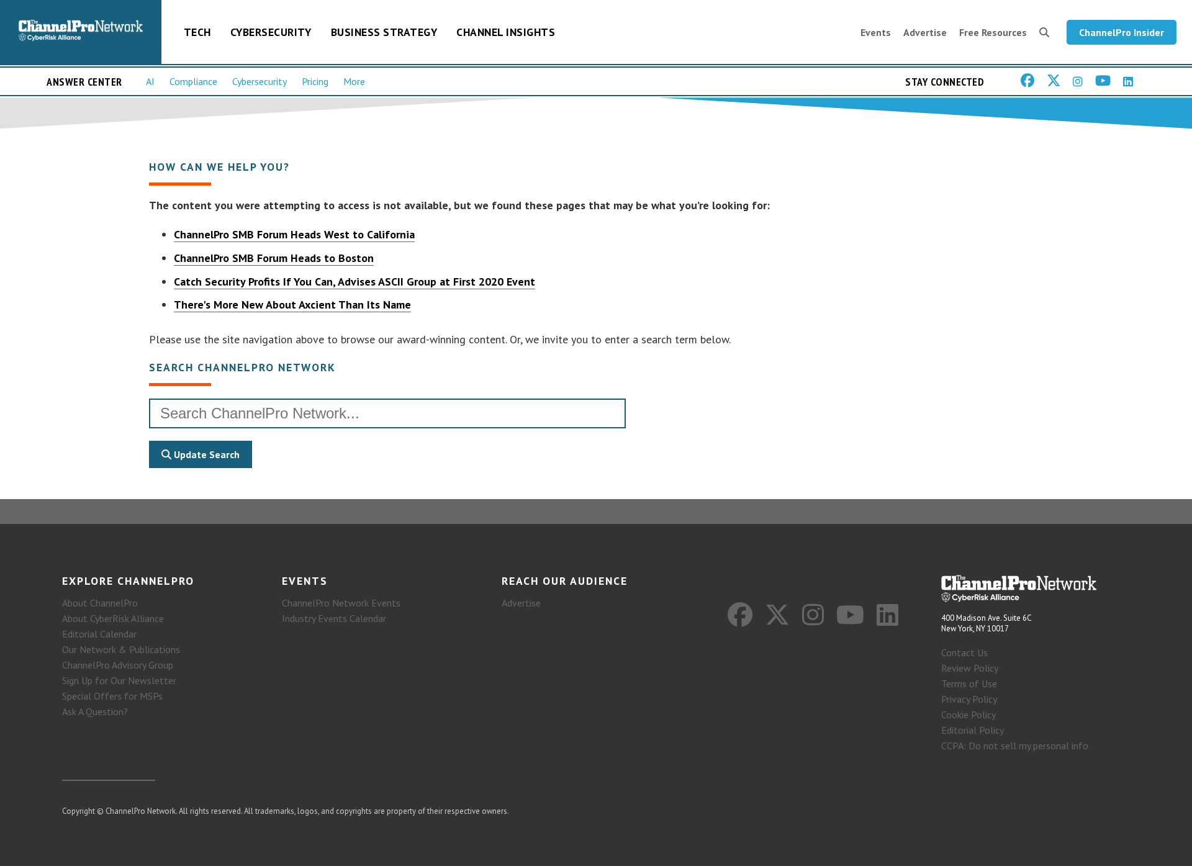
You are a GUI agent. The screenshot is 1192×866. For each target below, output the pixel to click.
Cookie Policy (968, 714)
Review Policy (969, 668)
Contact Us (964, 652)
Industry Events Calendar (334, 618)
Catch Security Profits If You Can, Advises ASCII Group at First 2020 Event (354, 281)
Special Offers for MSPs (112, 696)
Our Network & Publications (121, 649)
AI (150, 81)
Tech (197, 32)
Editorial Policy (972, 730)
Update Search (205, 454)
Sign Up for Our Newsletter (119, 680)
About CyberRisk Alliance (113, 618)
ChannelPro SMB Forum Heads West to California (294, 234)
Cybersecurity (271, 32)
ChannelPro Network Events (341, 603)
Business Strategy (384, 32)
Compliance (193, 81)
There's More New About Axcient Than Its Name (292, 304)
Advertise (925, 32)
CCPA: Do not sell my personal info (1014, 745)
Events (875, 32)
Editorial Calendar (99, 634)
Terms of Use (969, 683)
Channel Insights (505, 32)
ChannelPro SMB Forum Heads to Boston (274, 258)
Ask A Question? (95, 711)
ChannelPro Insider (1121, 32)
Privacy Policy (969, 699)
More (354, 81)
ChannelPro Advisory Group (117, 665)
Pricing (315, 81)
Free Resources (993, 32)
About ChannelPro (100, 603)
